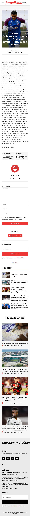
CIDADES (15, 33)
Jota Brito (16, 50)
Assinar (14, 502)
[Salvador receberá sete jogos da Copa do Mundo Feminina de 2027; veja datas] (6, 282)
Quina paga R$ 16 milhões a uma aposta (15, 343)
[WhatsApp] (20, 235)
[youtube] (19, 178)
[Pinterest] (17, 235)
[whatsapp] (16, 178)
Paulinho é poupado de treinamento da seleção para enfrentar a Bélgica (7, 157)
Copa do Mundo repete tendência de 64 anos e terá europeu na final (21, 157)
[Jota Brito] (15, 169)
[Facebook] (9, 235)
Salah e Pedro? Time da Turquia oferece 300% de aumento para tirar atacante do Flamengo (19, 290)
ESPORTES (4, 480)
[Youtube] (17, 458)
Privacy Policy (20, 257)
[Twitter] (13, 235)
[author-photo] (3, 345)
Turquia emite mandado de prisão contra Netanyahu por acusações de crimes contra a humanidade (19, 306)
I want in (14, 253)
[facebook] (10, 178)
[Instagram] (8, 458)
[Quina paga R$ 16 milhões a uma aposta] (6, 275)
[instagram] (13, 178)
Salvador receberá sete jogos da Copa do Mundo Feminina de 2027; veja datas (19, 282)
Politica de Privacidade (18, 506)
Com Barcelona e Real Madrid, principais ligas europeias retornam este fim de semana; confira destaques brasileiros (19, 298)
